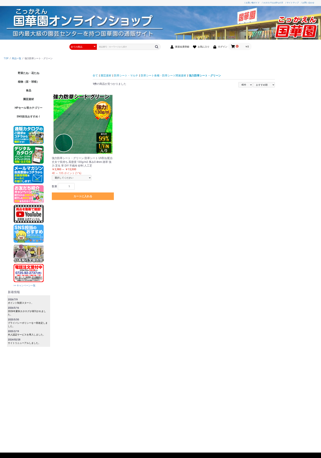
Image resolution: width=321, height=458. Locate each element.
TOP (6, 58)
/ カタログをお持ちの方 (272, 3)
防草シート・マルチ (126, 75)
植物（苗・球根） (28, 81)
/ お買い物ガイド (252, 3)
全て (95, 75)
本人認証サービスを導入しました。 (26, 334)
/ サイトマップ (292, 3)
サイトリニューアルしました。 (24, 343)
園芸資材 (28, 99)
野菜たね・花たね (28, 73)
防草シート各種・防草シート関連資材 (163, 75)
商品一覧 (16, 58)
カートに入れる (83, 196)
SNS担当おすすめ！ (29, 116)
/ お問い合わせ (307, 3)
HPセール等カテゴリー (28, 107)
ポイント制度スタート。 (21, 302)
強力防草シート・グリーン (205, 75)
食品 (28, 90)
